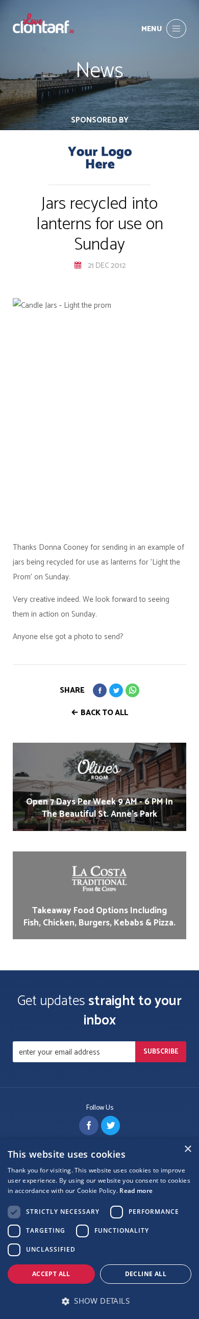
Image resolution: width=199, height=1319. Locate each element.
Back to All (104, 712)
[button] (99, 1300)
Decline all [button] (145, 1273)
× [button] (187, 1149)
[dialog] (99, 1228)
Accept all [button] (51, 1273)
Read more (136, 1190)
